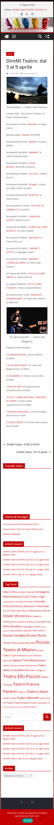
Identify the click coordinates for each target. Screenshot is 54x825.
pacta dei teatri (26, 643)
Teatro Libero (37, 691)
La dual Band (40, 621)
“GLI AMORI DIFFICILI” (16, 354)
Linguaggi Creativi (31, 626)
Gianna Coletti (26, 621)
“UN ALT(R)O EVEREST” (17, 365)
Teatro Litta (9, 698)
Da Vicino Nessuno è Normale (30, 606)
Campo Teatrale (26, 592)
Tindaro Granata (38, 703)
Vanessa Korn (30, 707)
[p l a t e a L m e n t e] (27, 19)
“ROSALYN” (33, 195)
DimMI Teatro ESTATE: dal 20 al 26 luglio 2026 (26, 559)
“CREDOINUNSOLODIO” (17, 411)
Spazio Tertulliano (25, 660)
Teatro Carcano (10, 665)
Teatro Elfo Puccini (21, 676)
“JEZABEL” (33, 184)
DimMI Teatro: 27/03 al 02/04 (23, 444)
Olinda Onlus (10, 643)
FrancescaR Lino (30, 73)
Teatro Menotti (28, 698)
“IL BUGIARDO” (13, 375)
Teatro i (21, 692)
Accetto (28, 820)
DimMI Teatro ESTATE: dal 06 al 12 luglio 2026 (26, 569)
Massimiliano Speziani (21, 630)
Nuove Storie (36, 635)
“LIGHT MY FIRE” (14, 386)
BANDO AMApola (11, 534)
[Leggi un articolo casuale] (47, 36)
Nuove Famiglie (14, 635)
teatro (42, 660)
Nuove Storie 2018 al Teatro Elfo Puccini (23, 529)
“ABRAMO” (33, 152)
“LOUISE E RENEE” (15, 422)
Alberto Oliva (10, 592)
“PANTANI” (32, 124)
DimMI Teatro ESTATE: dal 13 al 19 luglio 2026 (26, 564)
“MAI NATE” (34, 237)
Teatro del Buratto (28, 665)
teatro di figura (37, 670)
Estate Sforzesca (16, 615)
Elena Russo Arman (40, 610)
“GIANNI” (25, 134)
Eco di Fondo (9, 610)
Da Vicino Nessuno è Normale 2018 (20, 524)
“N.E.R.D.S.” (34, 173)
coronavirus (9, 601)
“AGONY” (32, 141)
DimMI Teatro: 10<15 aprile (31, 452)
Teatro (10, 54)
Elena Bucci (22, 610)
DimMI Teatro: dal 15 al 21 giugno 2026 (22, 574)
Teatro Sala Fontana (18, 702)
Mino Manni (39, 630)
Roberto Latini (26, 655)
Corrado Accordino (25, 601)
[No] (50, 817)
